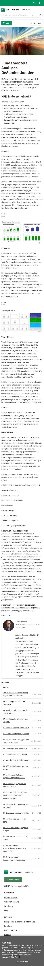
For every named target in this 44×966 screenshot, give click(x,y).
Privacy (7, 934)
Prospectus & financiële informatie (19, 921)
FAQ (6, 910)
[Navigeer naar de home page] (15, 10)
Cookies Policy (14, 957)
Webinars (8, 906)
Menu (8, 23)
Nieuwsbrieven (10, 897)
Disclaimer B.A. (10, 930)
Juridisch (8, 926)
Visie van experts (11, 901)
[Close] (41, 939)
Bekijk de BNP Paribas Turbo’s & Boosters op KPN (20, 485)
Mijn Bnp (37, 23)
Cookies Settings (13, 879)
